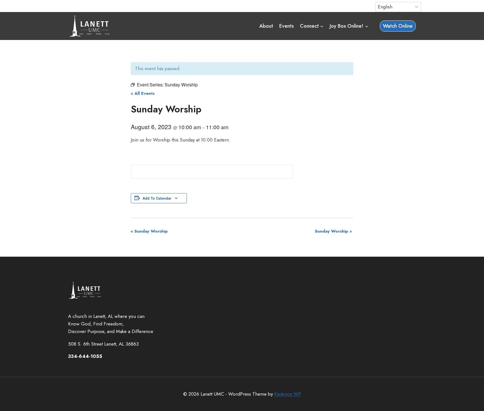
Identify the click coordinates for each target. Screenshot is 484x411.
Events (286, 26)
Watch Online (398, 26)
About (266, 26)
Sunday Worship (149, 231)
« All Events (143, 93)
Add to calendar (157, 198)
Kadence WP (287, 394)
